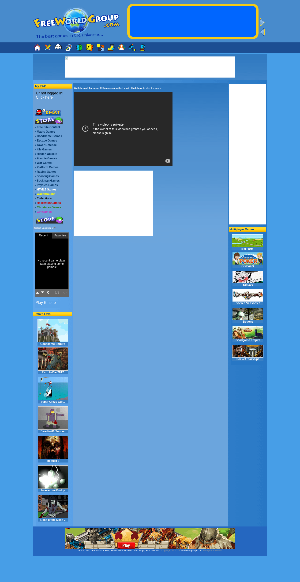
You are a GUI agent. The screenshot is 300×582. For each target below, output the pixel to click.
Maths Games (46, 131)
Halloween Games (49, 203)
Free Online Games (121, 550)
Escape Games (47, 140)
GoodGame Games (49, 136)
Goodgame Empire (52, 344)
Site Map (139, 550)
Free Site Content (48, 127)
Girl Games (44, 211)
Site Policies (152, 550)
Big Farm (247, 248)
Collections (44, 198)
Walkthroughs (46, 194)
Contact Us (83, 550)
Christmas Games (49, 207)
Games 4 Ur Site (100, 550)
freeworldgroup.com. (192, 550)
